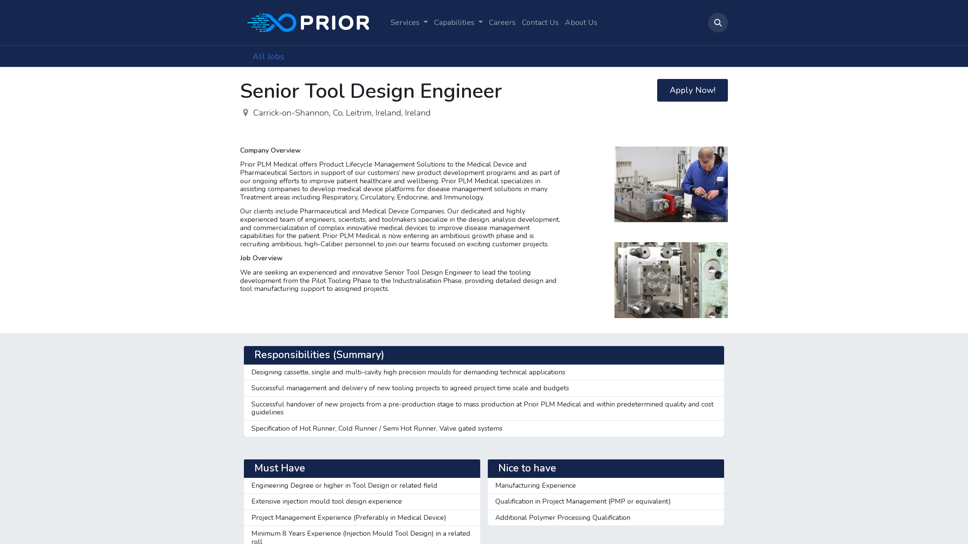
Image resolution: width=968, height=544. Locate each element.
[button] (718, 22)
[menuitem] (502, 22)
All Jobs (268, 56)
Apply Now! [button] (692, 90)
